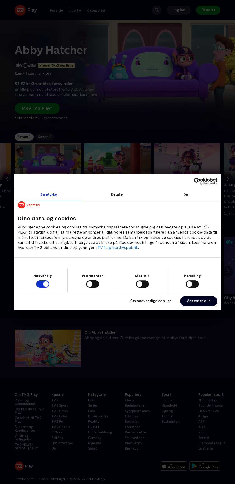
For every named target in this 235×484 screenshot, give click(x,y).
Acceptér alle (198, 301)
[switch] (92, 284)
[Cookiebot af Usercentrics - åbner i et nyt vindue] (197, 181)
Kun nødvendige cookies (150, 301)
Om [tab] (186, 194)
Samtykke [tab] (49, 194)
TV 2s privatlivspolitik (118, 248)
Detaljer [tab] (117, 194)
